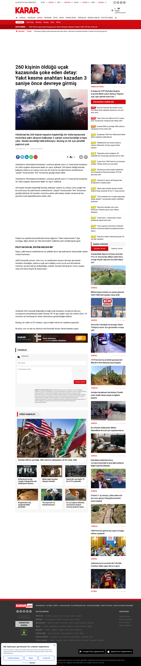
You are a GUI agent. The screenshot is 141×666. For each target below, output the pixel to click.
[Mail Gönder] (36, 157)
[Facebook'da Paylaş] (18, 157)
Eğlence (79, 630)
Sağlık (61, 630)
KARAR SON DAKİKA (24, 624)
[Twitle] (22, 157)
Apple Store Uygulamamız (121, 651)
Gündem (54, 637)
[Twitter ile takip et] (124, 2)
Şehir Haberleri (125, 625)
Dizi (60, 637)
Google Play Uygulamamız (93, 651)
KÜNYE (55, 606)
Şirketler (90, 623)
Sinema (66, 637)
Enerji (71, 623)
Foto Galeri (41, 640)
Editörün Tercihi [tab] (116, 249)
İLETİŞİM (49, 606)
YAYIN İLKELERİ (64, 606)
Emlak (56, 623)
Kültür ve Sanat (82, 640)
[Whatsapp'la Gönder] (31, 157)
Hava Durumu (124, 616)
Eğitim (79, 616)
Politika (49, 616)
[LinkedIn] (27, 157)
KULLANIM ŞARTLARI (78, 606)
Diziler (47, 630)
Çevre (73, 616)
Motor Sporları (80, 626)
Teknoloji (40, 633)
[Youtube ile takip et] (114, 2)
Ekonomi (48, 18)
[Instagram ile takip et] (30, 611)
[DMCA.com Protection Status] (24, 632)
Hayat (61, 18)
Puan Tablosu (124, 622)
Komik (72, 637)
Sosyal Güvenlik (80, 623)
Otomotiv (64, 623)
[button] (67, 157)
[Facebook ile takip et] (121, 2)
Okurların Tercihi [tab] (99, 249)
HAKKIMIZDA (40, 606)
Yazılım (76, 633)
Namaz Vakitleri (125, 619)
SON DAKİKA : (20, 27)
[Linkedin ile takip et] (27, 611)
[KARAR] (27, 10)
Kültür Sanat (107, 18)
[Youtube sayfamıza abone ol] (24, 611)
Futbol (46, 626)
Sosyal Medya (66, 633)
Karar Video (71, 18)
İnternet (56, 633)
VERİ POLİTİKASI (106, 606)
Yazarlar (31, 18)
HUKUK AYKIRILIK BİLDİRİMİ (123, 606)
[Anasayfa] (16, 18)
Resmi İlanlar (94, 18)
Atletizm (70, 626)
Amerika (38, 22)
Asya (52, 22)
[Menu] (115, 18)
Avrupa (46, 22)
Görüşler (82, 18)
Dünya (40, 18)
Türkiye (67, 616)
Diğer (90, 626)
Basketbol (54, 626)
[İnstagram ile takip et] (118, 2)
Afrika (58, 22)
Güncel (22, 18)
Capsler (59, 640)
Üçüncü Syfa (58, 616)
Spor (55, 18)
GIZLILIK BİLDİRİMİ (93, 606)
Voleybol (62, 626)
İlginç (78, 637)
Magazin (54, 630)
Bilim (82, 633)
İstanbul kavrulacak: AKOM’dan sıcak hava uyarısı (46, 27)
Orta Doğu (30, 22)
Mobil (50, 633)
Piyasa (50, 623)
